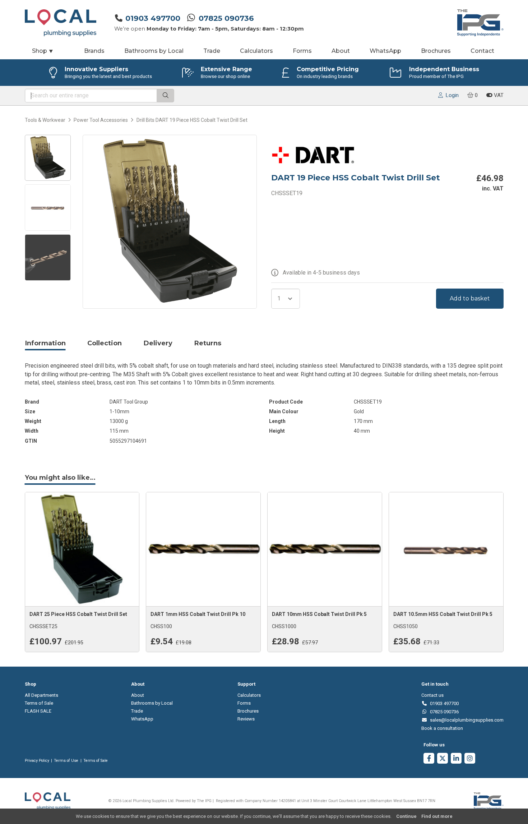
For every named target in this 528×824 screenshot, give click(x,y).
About (341, 50)
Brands (94, 50)
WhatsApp (385, 50)
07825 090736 (226, 18)
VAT (498, 95)
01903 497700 (152, 18)
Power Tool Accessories (101, 120)
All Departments (41, 695)
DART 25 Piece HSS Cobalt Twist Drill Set (78, 614)
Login (451, 95)
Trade (211, 50)
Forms (302, 50)
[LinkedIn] (456, 759)
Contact (482, 50)
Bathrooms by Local (154, 50)
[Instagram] (469, 759)
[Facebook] (428, 759)
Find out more (437, 816)
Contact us (432, 695)
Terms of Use (66, 760)
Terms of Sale (39, 703)
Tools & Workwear (45, 120)
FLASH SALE (38, 711)
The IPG (204, 800)
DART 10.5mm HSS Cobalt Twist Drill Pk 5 (442, 614)
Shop (43, 50)
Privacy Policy (37, 760)
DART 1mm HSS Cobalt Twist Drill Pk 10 (197, 614)
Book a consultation (442, 728)
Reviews (246, 719)
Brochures (436, 50)
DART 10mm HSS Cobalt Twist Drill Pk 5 (319, 614)
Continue (406, 816)
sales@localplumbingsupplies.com (465, 720)
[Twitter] (442, 759)
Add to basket (470, 298)
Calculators (256, 50)
